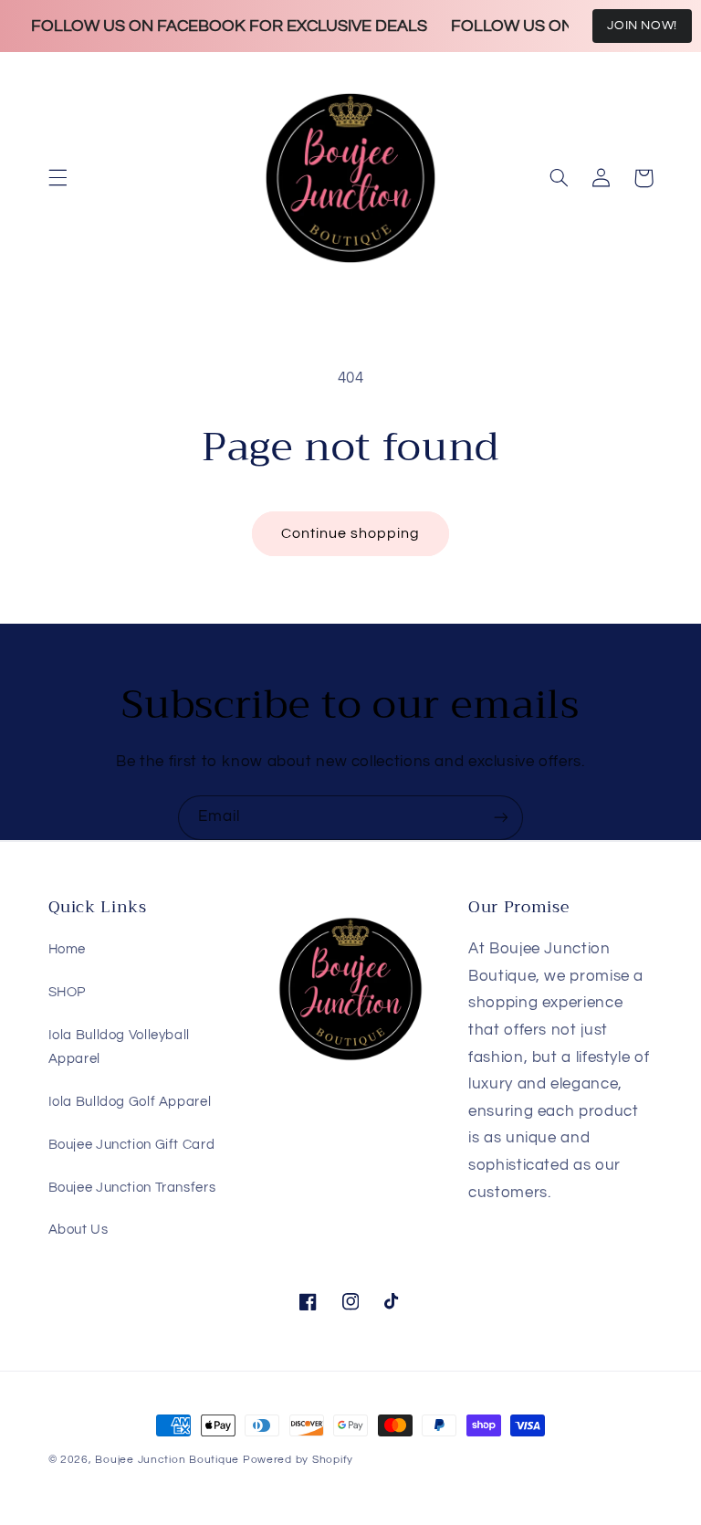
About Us (78, 1229)
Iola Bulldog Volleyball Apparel (119, 1047)
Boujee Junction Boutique (167, 1460)
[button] (57, 178)
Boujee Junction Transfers (132, 1187)
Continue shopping (351, 533)
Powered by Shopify (298, 1460)
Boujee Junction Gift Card (131, 1145)
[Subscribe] (501, 817)
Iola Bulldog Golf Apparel (130, 1102)
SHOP (67, 992)
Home (67, 949)
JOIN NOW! (642, 25)
